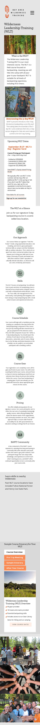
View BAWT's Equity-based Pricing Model (19, 171)
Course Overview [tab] (15, 552)
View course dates (20, 624)
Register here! (19, 149)
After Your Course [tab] (15, 568)
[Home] (15, 11)
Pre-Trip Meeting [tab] (15, 557)
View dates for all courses (15, 195)
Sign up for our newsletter (16, 198)
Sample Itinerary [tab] (15, 562)
